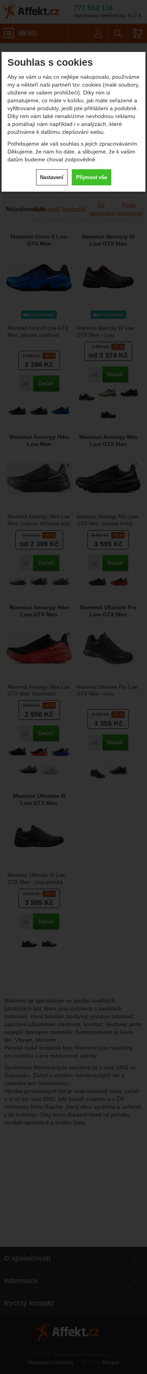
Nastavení (52, 177)
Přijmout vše (91, 177)
